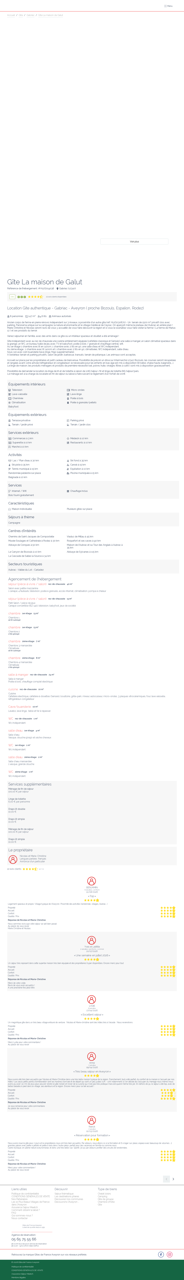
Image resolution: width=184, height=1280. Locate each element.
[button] (168, 6)
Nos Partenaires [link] (20, 1199)
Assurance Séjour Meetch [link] (25, 1207)
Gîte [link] (21, 15)
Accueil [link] (11, 15)
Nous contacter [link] (20, 1218)
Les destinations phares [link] (67, 1196)
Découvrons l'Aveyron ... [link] (67, 1202)
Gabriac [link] (30, 15)
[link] (12, 296)
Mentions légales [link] (19, 1277)
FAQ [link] (14, 1212)
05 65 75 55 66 (24, 1239)
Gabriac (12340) (67, 288)
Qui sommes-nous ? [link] (22, 1215)
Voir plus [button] (134, 241)
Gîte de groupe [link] (105, 1199)
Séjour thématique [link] (64, 1193)
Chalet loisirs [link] (104, 1193)
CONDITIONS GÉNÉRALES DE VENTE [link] (31, 1196)
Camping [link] (102, 1196)
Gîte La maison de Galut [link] (50, 15)
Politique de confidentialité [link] (25, 1193)
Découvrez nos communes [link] (69, 1199)
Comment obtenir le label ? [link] (26, 1210)
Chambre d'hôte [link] (106, 1202)
